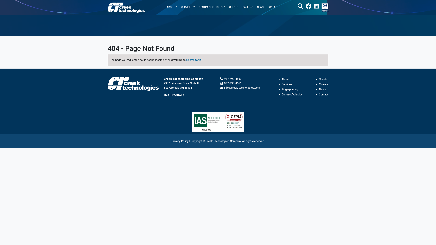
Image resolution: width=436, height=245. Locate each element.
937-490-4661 (232, 83)
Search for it (193, 60)
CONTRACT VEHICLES (211, 7)
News (322, 89)
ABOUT (171, 7)
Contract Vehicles (292, 94)
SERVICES (186, 7)
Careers (323, 84)
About (285, 79)
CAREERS (248, 7)
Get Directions (174, 95)
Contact (323, 94)
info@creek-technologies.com (241, 87)
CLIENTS (233, 7)
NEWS (260, 7)
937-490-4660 (232, 78)
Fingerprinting (290, 89)
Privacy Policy (180, 141)
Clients (323, 79)
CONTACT (273, 7)
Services (287, 84)
